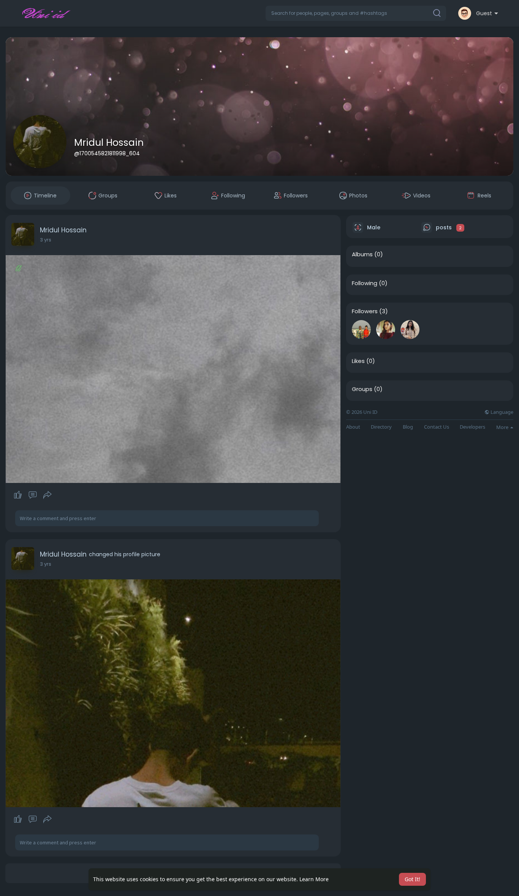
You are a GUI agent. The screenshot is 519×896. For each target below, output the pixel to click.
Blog (408, 426)
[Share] (47, 495)
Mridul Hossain (109, 142)
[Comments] (32, 495)
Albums (362, 254)
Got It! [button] (412, 879)
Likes (358, 361)
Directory (381, 426)
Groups (362, 389)
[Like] (32, 495)
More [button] (503, 427)
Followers (365, 311)
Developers (472, 426)
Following (364, 283)
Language (501, 412)
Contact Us (436, 426)
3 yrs (45, 239)
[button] (356, 13)
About (353, 426)
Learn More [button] (314, 879)
